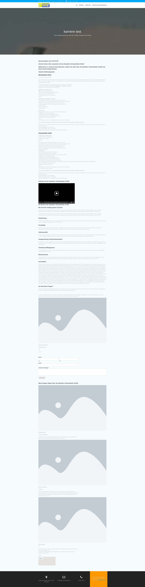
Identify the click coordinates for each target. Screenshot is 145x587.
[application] (56, 193)
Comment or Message (43, 367)
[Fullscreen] (73, 202)
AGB (76, 5)
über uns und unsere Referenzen (99, 5)
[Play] (39, 202)
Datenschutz (88, 5)
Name (40, 357)
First (39, 360)
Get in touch (42, 377)
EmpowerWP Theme (102, 579)
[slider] (56, 202)
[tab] (72, 75)
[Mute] (71, 202)
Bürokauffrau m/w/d (44, 75)
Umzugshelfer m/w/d (45, 133)
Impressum (81, 5)
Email (40, 363)
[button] (56, 193)
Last (60, 360)
